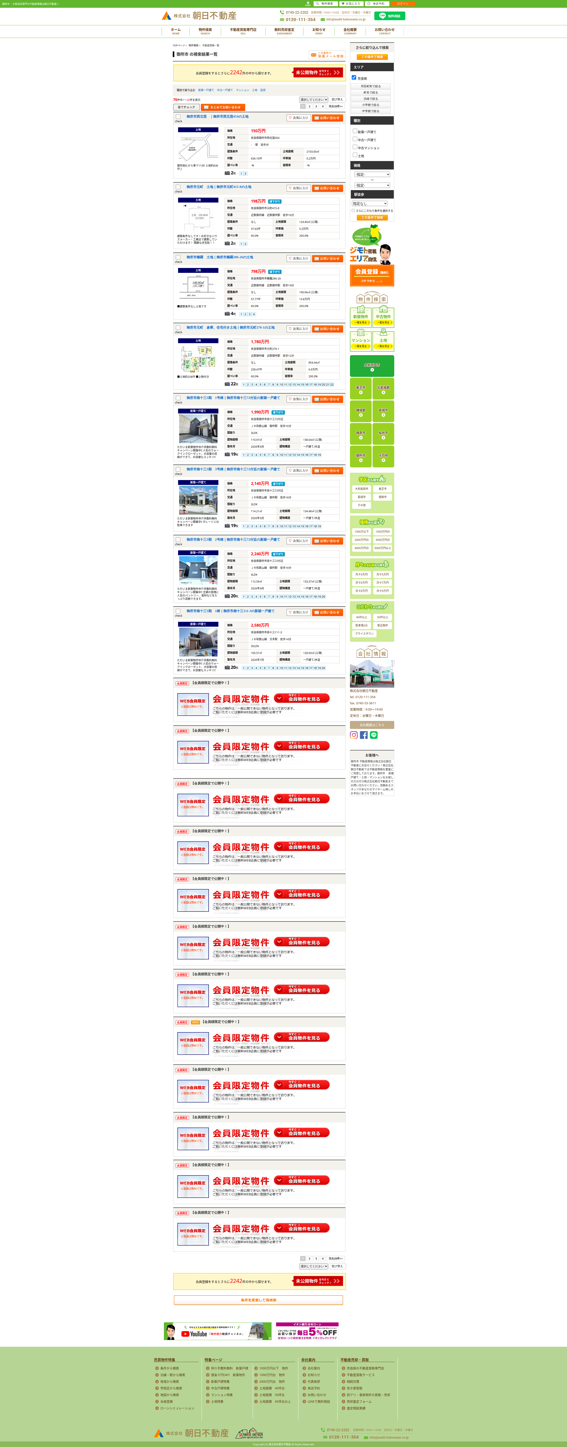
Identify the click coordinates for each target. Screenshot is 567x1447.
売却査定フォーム (359, 1401)
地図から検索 (169, 1395)
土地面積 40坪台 (272, 1388)
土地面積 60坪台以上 (275, 1401)
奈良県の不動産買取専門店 (365, 1368)
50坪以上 (382, 617)
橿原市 (360, 433)
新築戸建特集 (220, 1381)
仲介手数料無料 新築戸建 (229, 1368)
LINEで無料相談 (319, 1401)
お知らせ (314, 1375)
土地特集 (217, 1401)
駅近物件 (382, 625)
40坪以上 (361, 617)
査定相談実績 (356, 1408)
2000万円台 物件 (272, 1381)
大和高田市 (372, 365)
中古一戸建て (225, 90)
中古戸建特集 (220, 1388)
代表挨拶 (314, 1381)
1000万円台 (383, 532)
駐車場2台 (361, 625)
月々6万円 (361, 583)
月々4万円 (361, 574)
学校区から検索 (171, 1388)
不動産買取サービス (361, 1375)
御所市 (360, 455)
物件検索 (327, 4)
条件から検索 (169, 1368)
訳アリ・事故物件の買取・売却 (368, 1395)
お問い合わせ (317, 1395)
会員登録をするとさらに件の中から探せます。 (234, 72)
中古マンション (369, 148)
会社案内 (314, 1368)
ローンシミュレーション (177, 1408)
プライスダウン (364, 634)
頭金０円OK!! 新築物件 (228, 1375)
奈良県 (362, 78)
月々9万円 (383, 591)
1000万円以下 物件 (273, 1368)
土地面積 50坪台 (272, 1395)
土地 (254, 90)
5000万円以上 (382, 548)
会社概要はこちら (372, 725)
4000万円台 (362, 548)
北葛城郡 (383, 387)
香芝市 (360, 387)
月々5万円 (383, 574)
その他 (383, 455)
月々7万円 (383, 583)
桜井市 (383, 433)
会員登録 (166, 1401)
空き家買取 (354, 1388)
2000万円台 (362, 540)
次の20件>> (336, 106)
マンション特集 (222, 1395)
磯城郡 (360, 410)
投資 (263, 90)
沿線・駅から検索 (172, 1375)
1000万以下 (362, 532)
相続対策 (353, 1381)
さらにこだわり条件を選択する (374, 211)
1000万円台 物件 (272, 1375)
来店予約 (314, 1388)
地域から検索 (169, 1381)
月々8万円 (361, 591)
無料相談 (394, 16)
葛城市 (383, 410)
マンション (242, 90)
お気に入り (353, 4)
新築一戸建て (206, 90)
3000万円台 (383, 540)
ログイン (403, 4)
